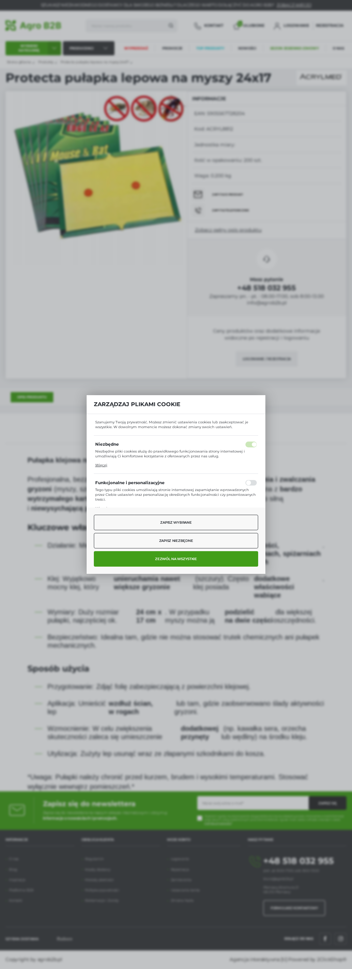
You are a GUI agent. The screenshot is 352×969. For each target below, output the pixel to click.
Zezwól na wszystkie (176, 559)
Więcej (101, 465)
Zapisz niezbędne (176, 541)
